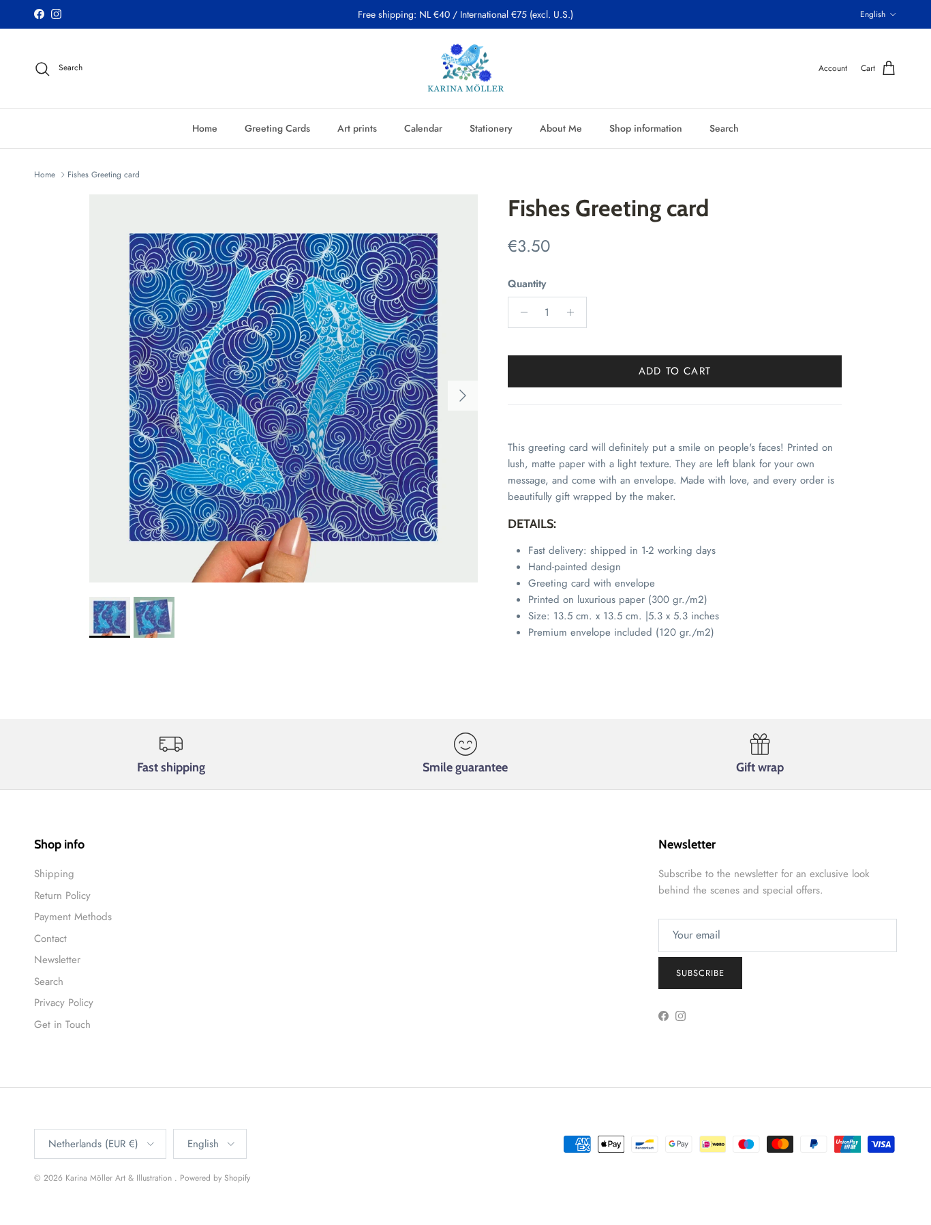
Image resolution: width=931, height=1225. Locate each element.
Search (724, 128)
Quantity (527, 284)
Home (204, 128)
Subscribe (700, 972)
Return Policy (62, 895)
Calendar (423, 128)
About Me (561, 128)
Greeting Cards (277, 128)
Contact (50, 938)
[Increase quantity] (574, 312)
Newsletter (57, 959)
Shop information (645, 128)
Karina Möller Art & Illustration (119, 1178)
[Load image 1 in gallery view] (283, 388)
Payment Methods (73, 916)
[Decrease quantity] (520, 312)
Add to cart (675, 371)
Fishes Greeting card (103, 174)
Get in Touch (62, 1024)
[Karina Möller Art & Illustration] (466, 68)
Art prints (357, 128)
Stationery (491, 128)
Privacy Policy (63, 1002)
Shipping (54, 873)
